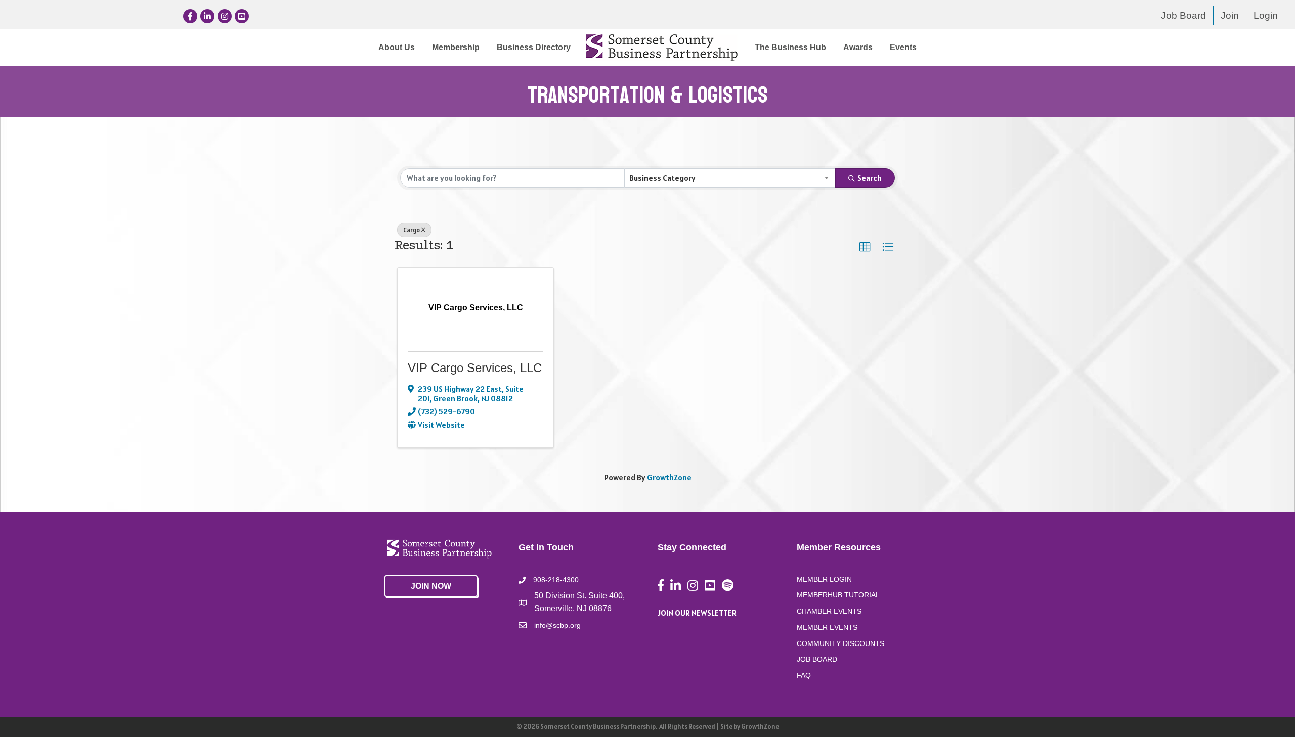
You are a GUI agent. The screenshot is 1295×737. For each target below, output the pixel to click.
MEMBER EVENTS (827, 627)
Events (903, 47)
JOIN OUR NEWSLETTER (697, 613)
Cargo (411, 230)
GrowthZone (669, 477)
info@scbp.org (557, 625)
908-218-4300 (556, 580)
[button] (865, 247)
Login (1266, 15)
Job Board (1183, 15)
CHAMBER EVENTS (829, 611)
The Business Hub (790, 47)
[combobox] (730, 178)
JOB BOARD (817, 659)
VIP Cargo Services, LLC (475, 368)
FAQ (804, 675)
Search (869, 178)
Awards (858, 47)
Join (1230, 15)
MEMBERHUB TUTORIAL (838, 595)
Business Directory (534, 47)
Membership (456, 47)
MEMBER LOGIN (824, 579)
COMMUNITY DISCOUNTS (840, 643)
